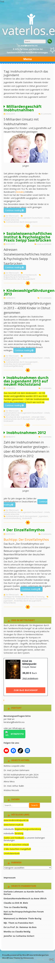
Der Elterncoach (12, 216)
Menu (27, 59)
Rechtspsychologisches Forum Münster (24, 912)
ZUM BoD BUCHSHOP (26, 690)
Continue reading (15, 211)
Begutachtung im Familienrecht (16, 277)
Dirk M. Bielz (21, 902)
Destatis (20, 191)
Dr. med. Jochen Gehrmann (16, 770)
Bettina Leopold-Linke (14, 765)
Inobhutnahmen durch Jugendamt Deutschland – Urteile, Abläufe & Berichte (27, 219)
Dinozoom (28, 958)
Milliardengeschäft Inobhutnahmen (23, 108)
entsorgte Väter (38, 417)
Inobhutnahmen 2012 (26, 432)
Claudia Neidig (19, 907)
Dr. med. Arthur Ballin (14, 785)
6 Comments (46, 437)
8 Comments (46, 114)
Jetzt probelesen (30, 678)
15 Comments (45, 298)
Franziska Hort (25, 922)
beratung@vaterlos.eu (14, 722)
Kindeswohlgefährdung (13, 366)
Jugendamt (41, 419)
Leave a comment (44, 244)
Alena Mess (9, 781)
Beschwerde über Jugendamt (18, 417)
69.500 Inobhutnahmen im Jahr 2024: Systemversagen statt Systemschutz (21, 775)
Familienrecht (9, 599)
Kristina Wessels (11, 790)
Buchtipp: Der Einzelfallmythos (26, 540)
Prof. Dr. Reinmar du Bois (23, 927)
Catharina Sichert (25, 936)
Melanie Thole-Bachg (30, 918)
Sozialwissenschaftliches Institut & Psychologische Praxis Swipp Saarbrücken (28, 237)
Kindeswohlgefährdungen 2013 (29, 292)
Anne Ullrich (40, 898)
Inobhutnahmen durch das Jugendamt (21, 222)
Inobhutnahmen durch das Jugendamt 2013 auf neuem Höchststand (26, 381)
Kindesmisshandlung (12, 518)
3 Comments (46, 388)
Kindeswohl (8, 421)
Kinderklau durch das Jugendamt (17, 364)
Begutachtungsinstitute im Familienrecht (20, 275)
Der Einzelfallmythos (25, 529)
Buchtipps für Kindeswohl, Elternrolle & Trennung (24, 597)
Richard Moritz (10, 603)
